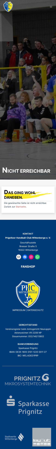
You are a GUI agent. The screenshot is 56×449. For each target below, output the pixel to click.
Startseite (21, 206)
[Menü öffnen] (51, 6)
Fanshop (28, 266)
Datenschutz (35, 310)
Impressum (19, 310)
